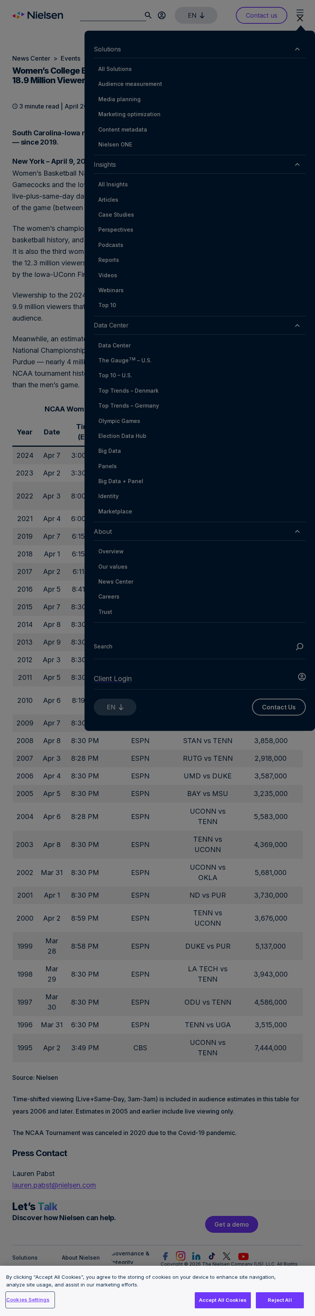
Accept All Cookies (223, 1300)
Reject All (280, 1300)
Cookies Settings (28, 1299)
